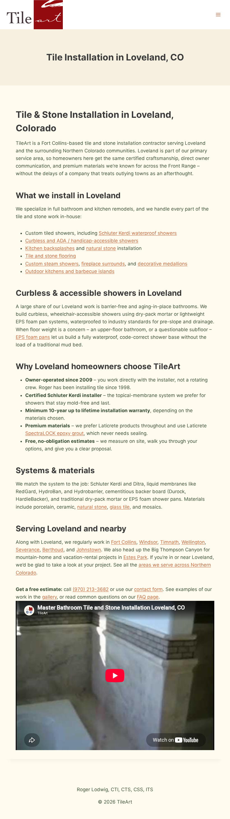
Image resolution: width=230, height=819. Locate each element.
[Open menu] (218, 14)
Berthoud (52, 549)
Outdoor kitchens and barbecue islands (69, 271)
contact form (148, 589)
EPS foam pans (33, 337)
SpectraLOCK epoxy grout (54, 433)
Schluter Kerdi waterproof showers (138, 233)
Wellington (193, 542)
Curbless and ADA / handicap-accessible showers (81, 240)
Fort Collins (123, 542)
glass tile (120, 507)
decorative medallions (162, 264)
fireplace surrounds (103, 264)
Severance (28, 549)
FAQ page (147, 597)
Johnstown (88, 549)
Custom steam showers (52, 264)
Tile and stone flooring (50, 256)
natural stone (101, 248)
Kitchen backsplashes (50, 248)
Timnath (169, 542)
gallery (49, 597)
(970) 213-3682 (91, 589)
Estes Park (135, 557)
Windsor (148, 542)
